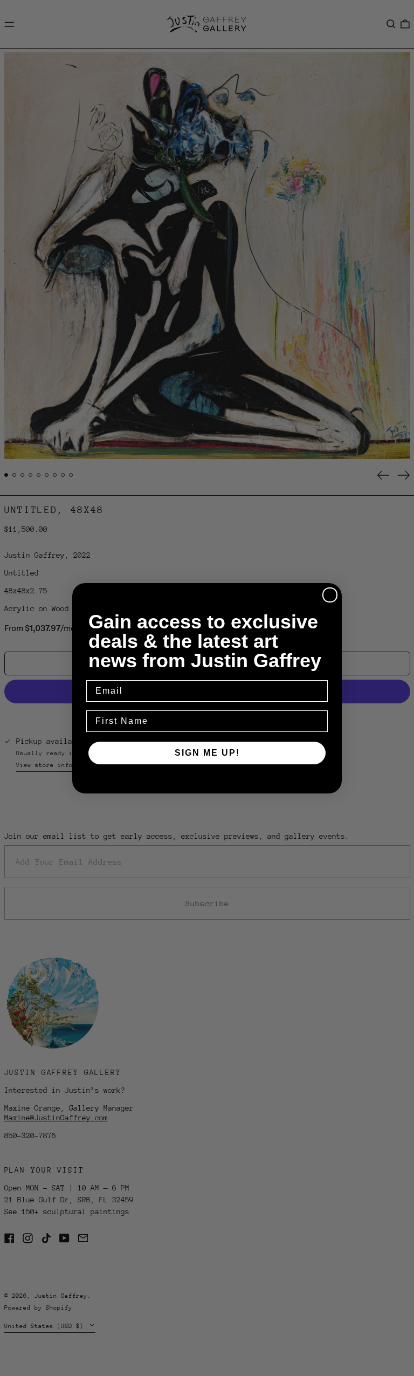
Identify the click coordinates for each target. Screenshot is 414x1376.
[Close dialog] (329, 594)
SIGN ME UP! (207, 752)
